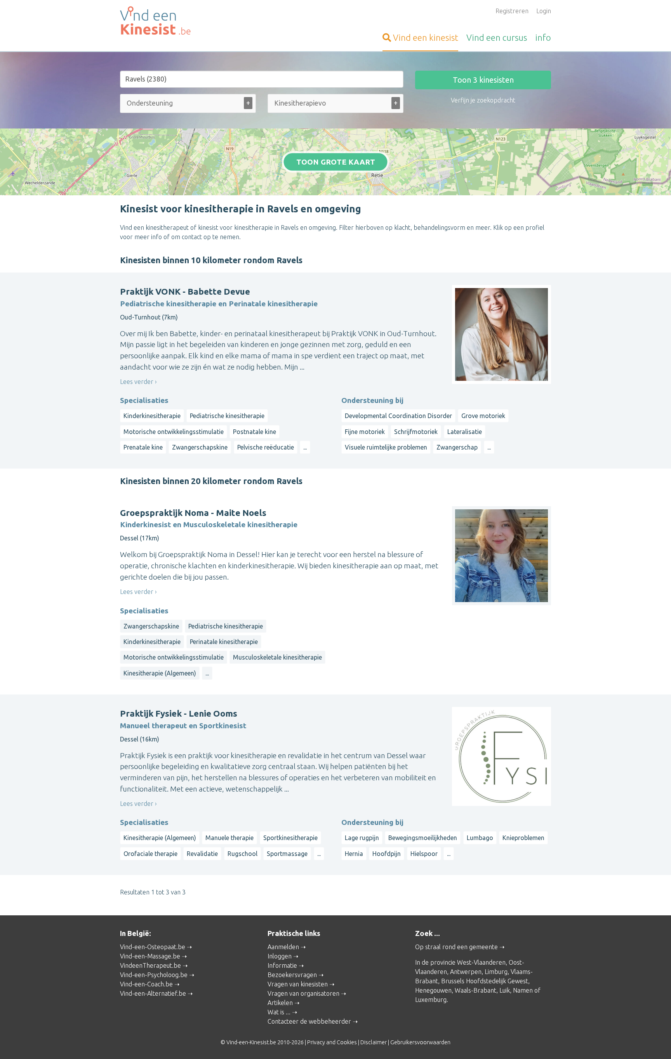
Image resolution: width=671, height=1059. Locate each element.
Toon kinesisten (483, 79)
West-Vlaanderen (481, 962)
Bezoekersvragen (292, 974)
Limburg (496, 971)
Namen (523, 990)
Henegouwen (433, 990)
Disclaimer (373, 1042)
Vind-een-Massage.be (150, 956)
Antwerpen (466, 971)
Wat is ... (279, 1012)
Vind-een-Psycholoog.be (154, 974)
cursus (496, 37)
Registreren (511, 10)
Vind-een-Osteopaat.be (152, 946)
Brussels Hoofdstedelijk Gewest (484, 980)
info (543, 37)
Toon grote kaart (335, 162)
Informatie (282, 965)
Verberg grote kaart (336, 183)
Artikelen (280, 1002)
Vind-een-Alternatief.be (153, 993)
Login (543, 10)
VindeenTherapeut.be (150, 965)
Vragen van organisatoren (303, 993)
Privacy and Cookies (332, 1042)
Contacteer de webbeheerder (309, 1021)
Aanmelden (283, 946)
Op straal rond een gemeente (456, 946)
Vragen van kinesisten (298, 984)
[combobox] (188, 105)
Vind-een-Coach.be (146, 984)
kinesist (425, 37)
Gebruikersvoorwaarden (420, 1042)
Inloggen (280, 956)
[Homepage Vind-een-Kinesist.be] (188, 21)
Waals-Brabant (475, 990)
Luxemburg (431, 999)
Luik (504, 990)
